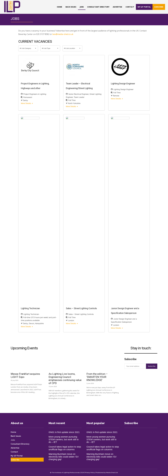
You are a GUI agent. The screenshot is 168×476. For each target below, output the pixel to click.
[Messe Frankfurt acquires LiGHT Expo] (27, 362)
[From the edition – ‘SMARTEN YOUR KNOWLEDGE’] (102, 362)
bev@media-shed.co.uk (62, 34)
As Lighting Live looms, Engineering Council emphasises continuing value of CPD (65, 378)
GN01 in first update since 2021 (64, 432)
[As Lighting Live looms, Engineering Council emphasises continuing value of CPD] (65, 362)
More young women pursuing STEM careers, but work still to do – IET (64, 439)
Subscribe (151, 366)
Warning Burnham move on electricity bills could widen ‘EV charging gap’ (64, 457)
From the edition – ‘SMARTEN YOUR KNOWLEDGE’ (97, 377)
